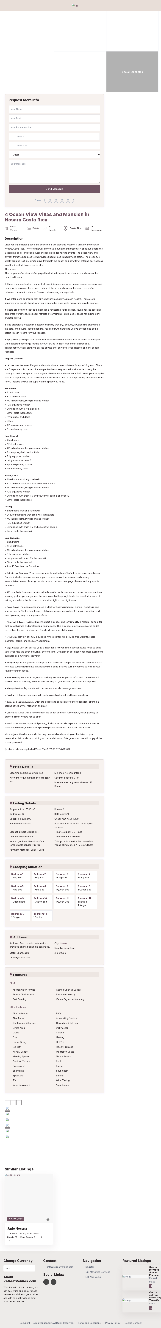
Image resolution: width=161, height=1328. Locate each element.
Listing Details (24, 803)
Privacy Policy (112, 1323)
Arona (152, 1303)
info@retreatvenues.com (60, 1267)
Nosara (63, 943)
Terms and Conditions (89, 1323)
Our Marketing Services (98, 1272)
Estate (35, 228)
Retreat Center (17, 1233)
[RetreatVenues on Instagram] (53, 1282)
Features (20, 975)
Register (90, 1267)
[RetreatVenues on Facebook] (46, 1282)
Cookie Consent (133, 1323)
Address (20, 937)
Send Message (54, 188)
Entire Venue (13, 228)
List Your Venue (94, 1277)
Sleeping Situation (27, 867)
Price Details (23, 767)
